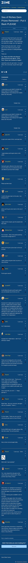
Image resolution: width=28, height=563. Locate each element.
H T (6, 217)
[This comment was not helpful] (25, 89)
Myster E (7, 468)
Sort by (24, 79)
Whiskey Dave (8, 230)
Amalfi (6, 437)
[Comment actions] (25, 91)
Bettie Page (7, 355)
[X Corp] (4, 72)
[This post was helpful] (25, 32)
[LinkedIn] (6, 72)
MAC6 (6, 268)
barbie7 (6, 298)
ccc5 (6, 84)
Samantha (7, 522)
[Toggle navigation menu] (25, 2)
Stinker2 (7, 243)
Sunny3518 (7, 161)
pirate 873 (7, 134)
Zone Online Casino (5, 7)
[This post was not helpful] (25, 37)
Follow (14, 28)
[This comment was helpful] (25, 84)
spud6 (6, 191)
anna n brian (8, 204)
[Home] (5, 2)
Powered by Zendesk (22, 561)
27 (26, 72)
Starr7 (6, 255)
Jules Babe (7, 334)
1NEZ (6, 321)
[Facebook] (2, 72)
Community (13, 7)
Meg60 (6, 148)
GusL (6, 424)
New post (14, 546)
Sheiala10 (7, 179)
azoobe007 (7, 285)
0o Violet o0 (7, 483)
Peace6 (7, 31)
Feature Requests (21, 7)
